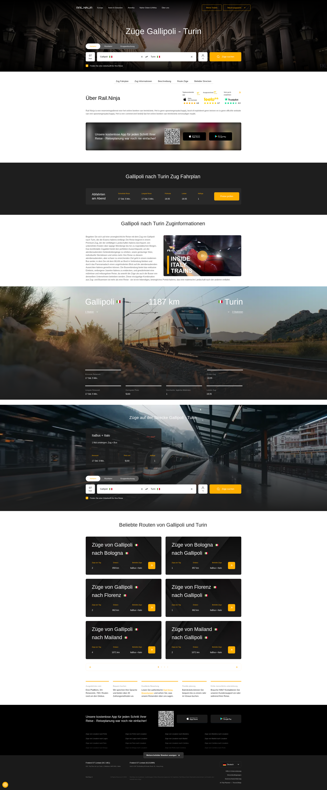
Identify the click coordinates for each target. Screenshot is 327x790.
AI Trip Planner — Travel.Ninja (230, 783)
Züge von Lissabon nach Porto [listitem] (96, 734)
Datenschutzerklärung (233, 779)
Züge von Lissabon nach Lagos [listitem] (97, 738)
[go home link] (84, 8)
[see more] (151, 565)
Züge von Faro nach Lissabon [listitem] (135, 743)
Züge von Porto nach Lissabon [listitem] (136, 734)
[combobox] (114, 57)
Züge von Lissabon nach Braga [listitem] (96, 748)
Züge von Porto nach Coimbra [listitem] (175, 748)
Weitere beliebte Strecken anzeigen (161, 755)
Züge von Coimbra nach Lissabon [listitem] (216, 743)
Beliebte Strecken (202, 81)
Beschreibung (164, 81)
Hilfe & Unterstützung (233, 771)
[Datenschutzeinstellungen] (5, 785)
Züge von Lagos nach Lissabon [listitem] (136, 738)
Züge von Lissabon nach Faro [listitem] (96, 743)
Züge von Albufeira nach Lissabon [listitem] (216, 734)
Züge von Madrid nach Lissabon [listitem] (216, 738)
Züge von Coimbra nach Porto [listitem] (215, 748)
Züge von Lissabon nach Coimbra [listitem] (177, 743)
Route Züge (182, 81)
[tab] (122, 81)
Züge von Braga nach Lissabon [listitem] (136, 748)
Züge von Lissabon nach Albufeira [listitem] (177, 734)
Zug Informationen (143, 81)
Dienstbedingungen (234, 775)
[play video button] (202, 256)
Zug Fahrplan (122, 81)
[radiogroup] (112, 46)
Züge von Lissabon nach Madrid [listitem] (176, 738)
